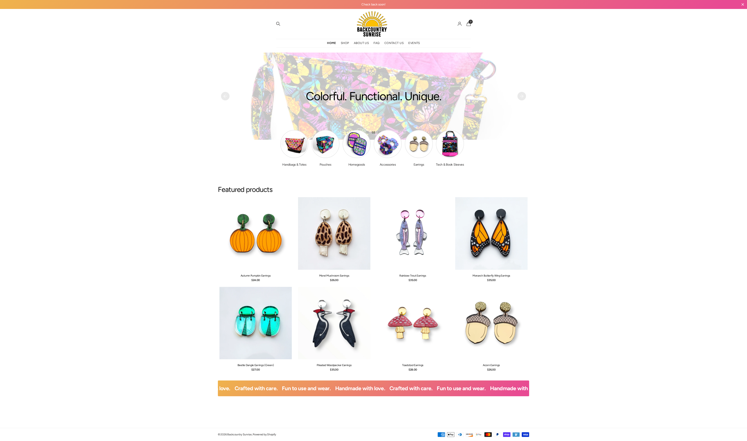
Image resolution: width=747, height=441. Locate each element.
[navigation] (225, 96)
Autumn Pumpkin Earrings (256, 275)
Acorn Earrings (491, 365)
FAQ (377, 43)
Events (414, 43)
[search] (278, 23)
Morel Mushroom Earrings (334, 275)
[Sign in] (460, 23)
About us (361, 43)
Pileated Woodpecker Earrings (334, 365)
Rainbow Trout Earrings (412, 275)
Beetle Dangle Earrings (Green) (256, 365)
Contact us (394, 43)
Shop (345, 43)
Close (742, 4)
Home (331, 43)
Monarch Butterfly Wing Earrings (491, 275)
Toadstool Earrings (412, 365)
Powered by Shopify (264, 434)
